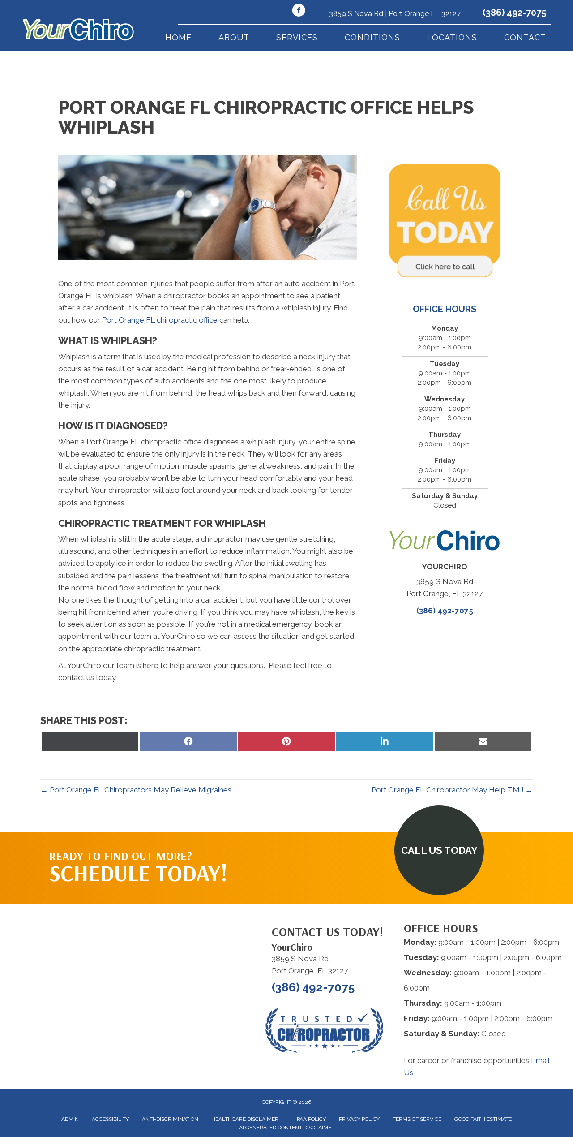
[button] (439, 850)
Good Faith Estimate (483, 1119)
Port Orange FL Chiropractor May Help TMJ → (452, 789)
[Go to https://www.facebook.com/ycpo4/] (298, 12)
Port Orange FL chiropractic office (160, 319)
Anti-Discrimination (170, 1119)
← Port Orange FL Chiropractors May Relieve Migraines (135, 789)
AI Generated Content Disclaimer (287, 1127)
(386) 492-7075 (514, 12)
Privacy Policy (359, 1119)
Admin (70, 1119)
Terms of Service (417, 1119)
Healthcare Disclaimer (244, 1119)
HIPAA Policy (308, 1119)
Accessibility (110, 1119)
